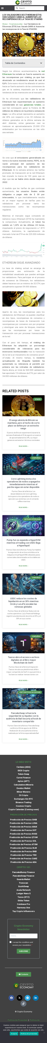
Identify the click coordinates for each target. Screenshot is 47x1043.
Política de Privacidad (17, 1020)
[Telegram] (27, 998)
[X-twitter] (19, 998)
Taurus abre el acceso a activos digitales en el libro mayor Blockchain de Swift (23, 660)
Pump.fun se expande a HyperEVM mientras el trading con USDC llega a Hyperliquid (23, 543)
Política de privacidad (29, 1034)
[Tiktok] (23, 1004)
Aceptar (14, 1034)
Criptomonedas (16, 24)
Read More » (23, 446)
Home (5, 24)
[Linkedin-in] (36, 998)
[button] (2, 8)
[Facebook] (11, 998)
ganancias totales (32, 105)
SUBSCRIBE (23, 951)
